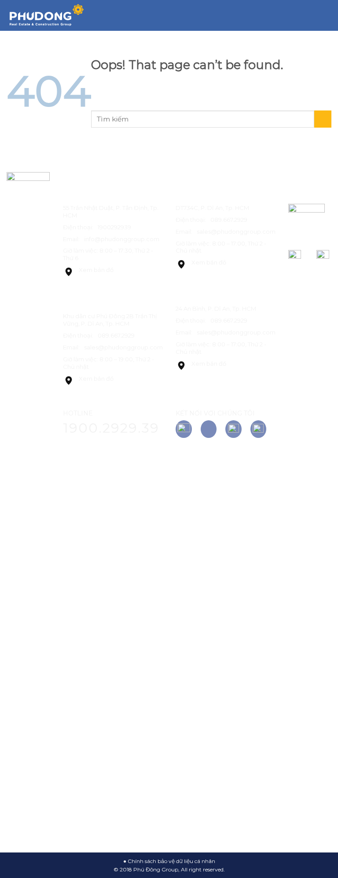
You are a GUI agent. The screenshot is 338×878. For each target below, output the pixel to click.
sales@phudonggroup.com (123, 347)
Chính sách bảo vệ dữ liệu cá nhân (171, 861)
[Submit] (323, 40)
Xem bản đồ (96, 269)
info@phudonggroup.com (121, 238)
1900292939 (114, 227)
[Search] (311, 15)
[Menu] (326, 15)
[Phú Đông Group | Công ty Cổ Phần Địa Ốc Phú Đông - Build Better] (46, 16)
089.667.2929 (116, 335)
